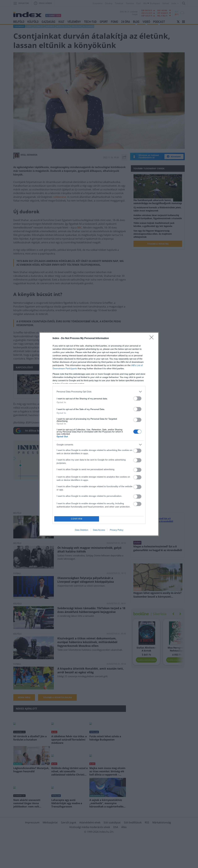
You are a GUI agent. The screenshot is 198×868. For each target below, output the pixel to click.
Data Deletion (81, 530)
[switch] (137, 398)
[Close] (152, 338)
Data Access (99, 530)
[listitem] (99, 391)
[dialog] (99, 434)
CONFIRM (76, 519)
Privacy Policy (116, 530)
